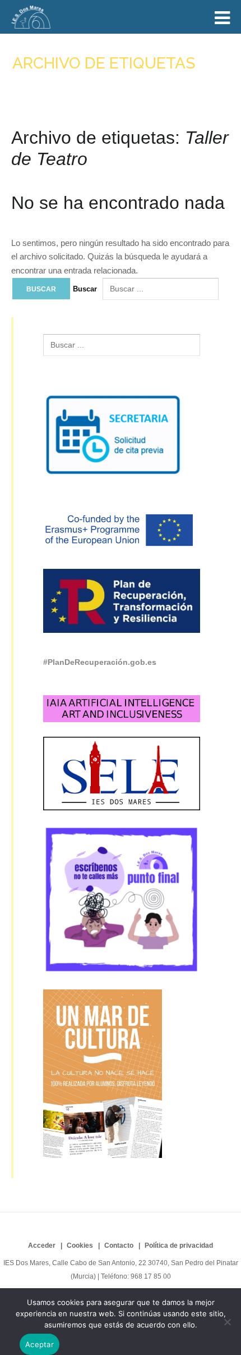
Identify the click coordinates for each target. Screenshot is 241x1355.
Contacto (118, 1245)
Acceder (41, 1245)
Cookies (80, 1245)
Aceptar (39, 1344)
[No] (227, 1321)
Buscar (85, 289)
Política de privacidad (179, 1245)
